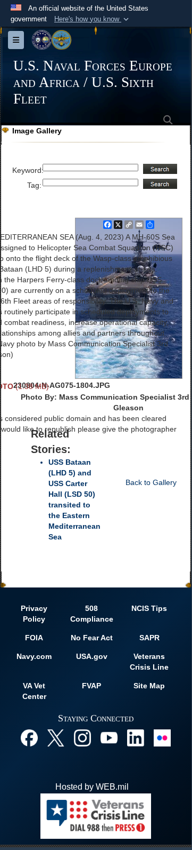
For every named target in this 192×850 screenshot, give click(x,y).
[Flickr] (162, 737)
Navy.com (34, 656)
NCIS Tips (149, 608)
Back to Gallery (151, 482)
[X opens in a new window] (55, 737)
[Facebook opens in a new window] (29, 737)
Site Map (149, 685)
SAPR (149, 637)
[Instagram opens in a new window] (82, 737)
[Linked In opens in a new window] (135, 737)
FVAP (91, 685)
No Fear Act (92, 637)
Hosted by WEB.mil (92, 786)
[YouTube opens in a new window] (109, 737)
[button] (92, 19)
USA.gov (91, 656)
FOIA (34, 637)
